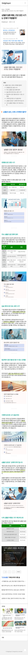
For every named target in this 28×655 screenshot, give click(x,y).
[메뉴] (25, 3)
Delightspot (6, 3)
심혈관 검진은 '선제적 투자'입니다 (15, 101)
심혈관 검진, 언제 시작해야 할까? (13, 85)
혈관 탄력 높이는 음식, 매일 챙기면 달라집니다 (13, 586)
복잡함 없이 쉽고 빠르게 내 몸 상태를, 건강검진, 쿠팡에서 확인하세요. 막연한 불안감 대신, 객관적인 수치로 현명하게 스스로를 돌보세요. (14, 43)
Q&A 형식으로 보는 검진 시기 (13, 92)
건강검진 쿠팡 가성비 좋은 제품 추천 (13, 41)
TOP (25, 650)
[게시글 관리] (13, 572)
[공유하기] (9, 572)
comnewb (20, 651)
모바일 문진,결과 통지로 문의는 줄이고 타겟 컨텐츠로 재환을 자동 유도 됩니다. (9, 33)
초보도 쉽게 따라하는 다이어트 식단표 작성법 (13, 594)
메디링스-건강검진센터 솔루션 (9, 30)
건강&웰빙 (5, 577)
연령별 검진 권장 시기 (12, 87)
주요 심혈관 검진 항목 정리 (13, 90)
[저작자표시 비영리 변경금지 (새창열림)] (23, 571)
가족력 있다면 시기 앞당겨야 (13, 98)
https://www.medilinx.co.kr (9, 28)
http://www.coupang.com (9, 38)
